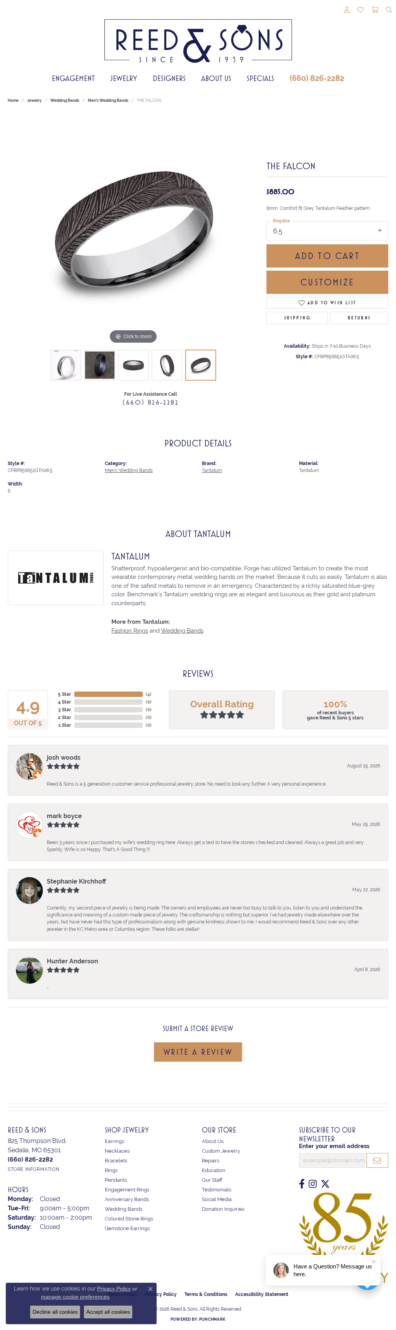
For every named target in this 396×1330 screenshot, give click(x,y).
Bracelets (116, 1161)
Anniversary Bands (127, 1199)
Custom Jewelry (221, 1151)
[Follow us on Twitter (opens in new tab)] (325, 1184)
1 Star (64, 725)
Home (13, 100)
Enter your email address (334, 1146)
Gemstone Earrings (127, 1228)
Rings (111, 1170)
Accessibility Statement (261, 1294)
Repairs (210, 1161)
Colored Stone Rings (129, 1219)
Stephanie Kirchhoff (76, 881)
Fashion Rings (129, 630)
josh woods (63, 757)
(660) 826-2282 (317, 78)
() (149, 694)
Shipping (297, 318)
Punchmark (212, 1319)
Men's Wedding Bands (108, 100)
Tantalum (212, 470)
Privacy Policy (114, 1288)
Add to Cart (327, 256)
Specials (260, 78)
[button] (347, 10)
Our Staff (212, 1180)
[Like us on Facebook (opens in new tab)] (302, 1184)
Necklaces (117, 1151)
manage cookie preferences (75, 1297)
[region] (133, 229)
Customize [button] (327, 282)
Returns (359, 318)
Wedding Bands (64, 100)
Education (213, 1170)
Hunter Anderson (72, 961)
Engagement (73, 78)
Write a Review (198, 1052)
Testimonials (216, 1190)
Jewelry (123, 78)
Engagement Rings (127, 1190)
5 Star (64, 694)
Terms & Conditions (205, 1294)
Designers (169, 78)
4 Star (64, 702)
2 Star (64, 717)
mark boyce (64, 816)
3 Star (64, 709)
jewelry (34, 100)
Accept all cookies (108, 1312)
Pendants (116, 1180)
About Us (216, 78)
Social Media (217, 1199)
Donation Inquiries (223, 1209)
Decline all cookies (55, 1312)
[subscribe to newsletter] (377, 1160)
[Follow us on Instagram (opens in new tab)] (313, 1184)
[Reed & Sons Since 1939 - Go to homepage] (198, 35)
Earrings (114, 1141)
